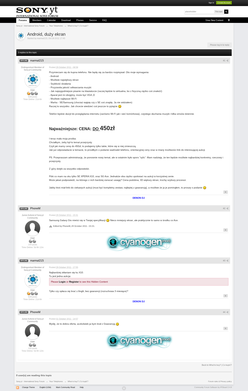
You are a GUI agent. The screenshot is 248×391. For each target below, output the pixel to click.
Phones (80, 20)
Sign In (211, 3)
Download (66, 20)
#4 (224, 312)
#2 (224, 208)
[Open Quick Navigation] (228, 20)
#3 (224, 260)
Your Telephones (56, 381)
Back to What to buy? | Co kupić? (217, 365)
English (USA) (45, 387)
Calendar (51, 20)
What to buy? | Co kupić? (78, 381)
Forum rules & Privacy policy (220, 381)
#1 (224, 60)
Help (82, 387)
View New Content (214, 20)
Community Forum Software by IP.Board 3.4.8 (213, 387)
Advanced (230, 11)
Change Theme (28, 387)
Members (37, 20)
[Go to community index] (37, 11)
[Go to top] (124, 388)
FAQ (104, 20)
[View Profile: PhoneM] (32, 228)
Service (93, 20)
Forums (23, 20)
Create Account (224, 3)
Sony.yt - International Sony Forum (30, 381)
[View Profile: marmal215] (32, 80)
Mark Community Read (65, 387)
